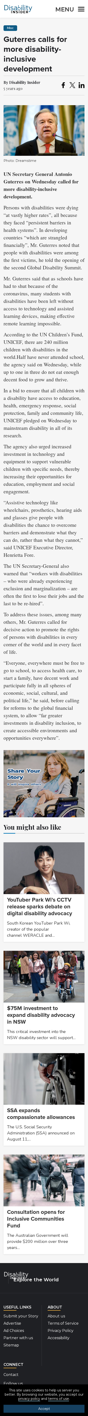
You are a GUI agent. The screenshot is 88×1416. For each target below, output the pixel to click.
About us (56, 1316)
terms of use (58, 1399)
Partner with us (18, 1338)
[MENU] (79, 10)
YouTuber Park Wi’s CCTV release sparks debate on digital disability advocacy (39, 906)
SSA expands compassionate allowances (41, 1114)
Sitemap (11, 1345)
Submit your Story (21, 1316)
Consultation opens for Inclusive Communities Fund (36, 1219)
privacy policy (29, 1399)
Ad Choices (14, 1330)
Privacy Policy (60, 1330)
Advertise (12, 1323)
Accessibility (58, 1338)
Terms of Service (63, 1323)
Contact (11, 1374)
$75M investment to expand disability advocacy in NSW (41, 1015)
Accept (44, 1409)
